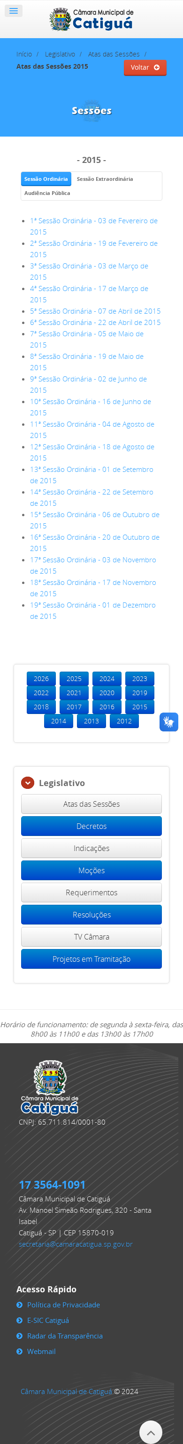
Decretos (91, 826)
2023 (139, 678)
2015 (139, 706)
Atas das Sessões (114, 54)
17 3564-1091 (52, 1184)
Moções (91, 870)
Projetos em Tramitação (91, 959)
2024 (106, 678)
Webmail (41, 1351)
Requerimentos (91, 892)
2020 (106, 692)
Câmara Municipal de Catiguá (66, 1391)
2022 (41, 692)
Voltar (140, 67)
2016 (106, 706)
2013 (91, 720)
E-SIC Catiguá (48, 1320)
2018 (41, 706)
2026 (41, 678)
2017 (74, 706)
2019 (139, 692)
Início (24, 54)
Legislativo (60, 54)
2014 (58, 720)
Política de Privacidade (63, 1304)
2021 (74, 692)
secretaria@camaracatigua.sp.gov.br (76, 1244)
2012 (124, 720)
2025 (74, 678)
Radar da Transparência (65, 1335)
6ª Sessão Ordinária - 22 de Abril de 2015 (95, 322)
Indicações (91, 848)
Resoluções (92, 914)
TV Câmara (91, 937)
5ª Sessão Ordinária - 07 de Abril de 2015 (95, 311)
